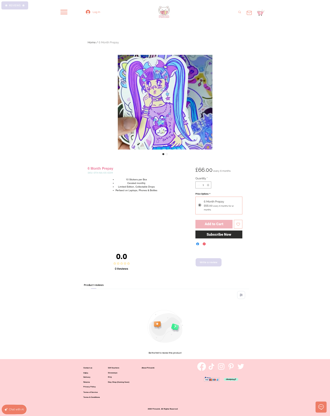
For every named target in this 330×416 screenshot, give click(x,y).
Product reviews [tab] (94, 285)
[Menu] (64, 12)
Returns (86, 382)
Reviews (15, 5)
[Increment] (208, 185)
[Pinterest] (231, 366)
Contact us (87, 368)
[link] (260, 13)
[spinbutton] (203, 185)
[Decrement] (198, 185)
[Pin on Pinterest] (204, 244)
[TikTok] (211, 366)
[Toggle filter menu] (241, 295)
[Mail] (249, 13)
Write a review (208, 262)
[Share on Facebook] (198, 244)
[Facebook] (201, 366)
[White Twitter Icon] (240, 366)
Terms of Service (90, 392)
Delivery (86, 377)
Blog (110, 377)
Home (92, 42)
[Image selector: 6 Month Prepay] (163, 154)
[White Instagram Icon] (221, 366)
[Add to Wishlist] (238, 224)
